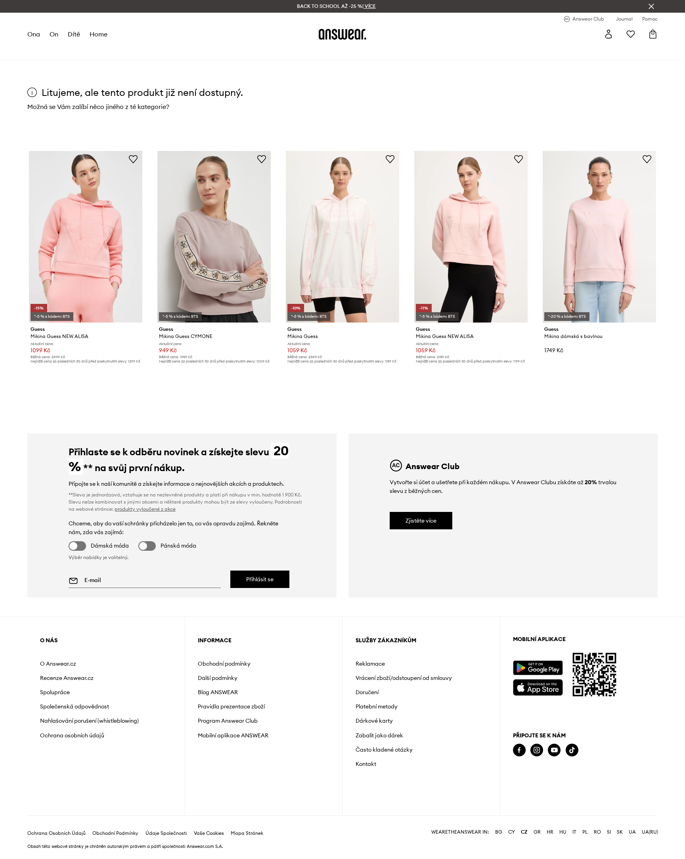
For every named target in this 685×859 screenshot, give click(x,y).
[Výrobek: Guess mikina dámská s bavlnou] (599, 237)
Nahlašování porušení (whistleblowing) (89, 720)
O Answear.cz (58, 663)
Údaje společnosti (166, 833)
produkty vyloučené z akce (145, 509)
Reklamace (370, 663)
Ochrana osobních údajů (72, 735)
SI (609, 832)
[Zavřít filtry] (651, 6)
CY (511, 832)
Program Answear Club (228, 720)
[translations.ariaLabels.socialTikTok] (572, 750)
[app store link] (538, 686)
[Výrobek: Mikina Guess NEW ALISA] (85, 237)
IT (574, 832)
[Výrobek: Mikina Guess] (342, 237)
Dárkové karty (374, 720)
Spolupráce (55, 692)
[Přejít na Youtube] (554, 750)
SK (620, 832)
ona (33, 34)
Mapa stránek (247, 833)
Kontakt (366, 763)
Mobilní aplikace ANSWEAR (233, 735)
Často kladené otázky (384, 749)
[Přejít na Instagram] (536, 750)
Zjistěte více (421, 520)
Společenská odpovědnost (74, 706)
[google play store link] (538, 667)
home (98, 34)
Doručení (367, 692)
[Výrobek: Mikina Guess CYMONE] (214, 237)
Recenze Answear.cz (67, 677)
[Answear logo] (342, 34)
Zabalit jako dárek (379, 735)
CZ (524, 832)
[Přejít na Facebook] (519, 750)
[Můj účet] (608, 34)
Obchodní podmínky (224, 663)
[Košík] (653, 34)
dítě (74, 34)
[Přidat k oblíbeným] (133, 159)
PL (585, 832)
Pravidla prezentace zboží (231, 706)
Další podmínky (217, 677)
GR (537, 832)
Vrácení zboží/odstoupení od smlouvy (404, 677)
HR (550, 832)
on (54, 34)
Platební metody (377, 706)
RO (597, 832)
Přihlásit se (260, 579)
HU (562, 832)
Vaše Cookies (209, 833)
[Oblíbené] (630, 34)
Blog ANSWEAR (218, 692)
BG (498, 832)
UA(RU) (650, 832)
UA (632, 832)
